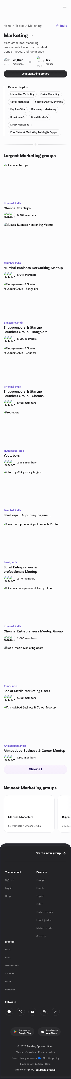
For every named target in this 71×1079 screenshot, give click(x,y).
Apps (8, 981)
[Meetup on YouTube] (32, 1012)
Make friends (44, 928)
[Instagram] (44, 1012)
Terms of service (26, 1052)
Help (8, 896)
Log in (8, 888)
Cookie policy (51, 1058)
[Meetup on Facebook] (9, 1012)
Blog (7, 957)
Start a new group (48, 853)
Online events (44, 912)
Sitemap (41, 936)
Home (7, 25)
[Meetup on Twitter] (21, 1012)
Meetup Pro (12, 965)
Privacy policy (46, 1052)
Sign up (9, 880)
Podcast (10, 989)
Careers (10, 973)
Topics (19, 25)
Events (40, 888)
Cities (40, 904)
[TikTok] (56, 1012)
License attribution (31, 1064)
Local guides (44, 920)
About (8, 949)
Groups (40, 880)
